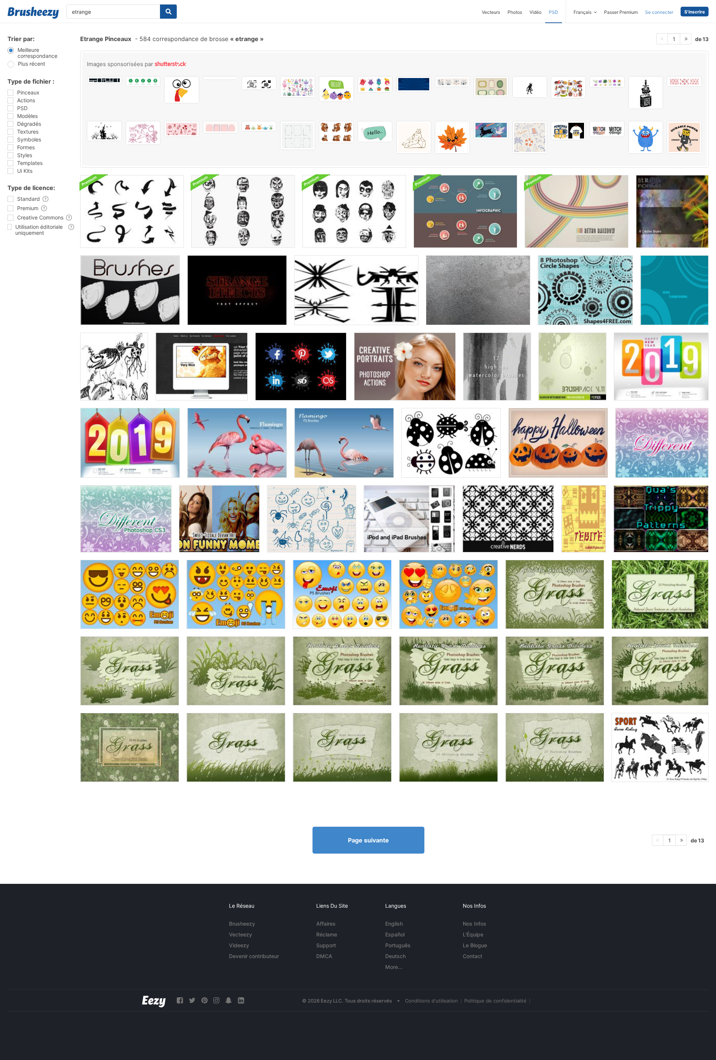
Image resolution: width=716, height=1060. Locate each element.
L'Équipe (473, 934)
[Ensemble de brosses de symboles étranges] (356, 290)
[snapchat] (228, 1000)
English (394, 923)
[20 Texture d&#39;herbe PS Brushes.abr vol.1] (660, 594)
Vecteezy (240, 934)
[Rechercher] (168, 11)
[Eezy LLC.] (154, 1000)
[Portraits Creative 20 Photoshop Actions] (405, 366)
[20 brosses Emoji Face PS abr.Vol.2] (129, 594)
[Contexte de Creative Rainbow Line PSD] (576, 211)
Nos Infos (474, 923)
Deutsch (395, 956)
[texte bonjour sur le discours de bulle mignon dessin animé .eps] (375, 131)
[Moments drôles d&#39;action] (219, 518)
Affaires (326, 923)
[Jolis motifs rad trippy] (661, 518)
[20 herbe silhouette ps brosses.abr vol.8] (235, 670)
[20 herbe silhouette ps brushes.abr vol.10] (342, 670)
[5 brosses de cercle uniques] (674, 290)
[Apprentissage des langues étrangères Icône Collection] (220, 78)
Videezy (239, 945)
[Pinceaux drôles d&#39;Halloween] (311, 518)
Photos (515, 12)
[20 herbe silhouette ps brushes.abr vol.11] (448, 670)
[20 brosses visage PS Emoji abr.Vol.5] (448, 594)
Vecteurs (491, 12)
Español (395, 934)
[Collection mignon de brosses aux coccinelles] (451, 443)
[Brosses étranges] (130, 290)
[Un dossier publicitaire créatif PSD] (202, 366)
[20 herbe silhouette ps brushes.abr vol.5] (448, 747)
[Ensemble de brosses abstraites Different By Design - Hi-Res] (572, 366)
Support (326, 945)
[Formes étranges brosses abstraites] (672, 211)
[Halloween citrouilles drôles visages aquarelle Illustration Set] (558, 443)
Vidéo (535, 12)
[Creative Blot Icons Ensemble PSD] (300, 366)
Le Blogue (475, 945)
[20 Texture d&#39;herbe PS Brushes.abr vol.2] (129, 747)
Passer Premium (621, 12)
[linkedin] (241, 1000)
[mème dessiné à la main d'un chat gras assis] (413, 137)
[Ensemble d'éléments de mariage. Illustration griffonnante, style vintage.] (143, 133)
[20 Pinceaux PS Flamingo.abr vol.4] (344, 443)
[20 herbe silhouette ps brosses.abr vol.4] (342, 747)
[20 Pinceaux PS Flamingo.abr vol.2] (237, 443)
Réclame (326, 934)
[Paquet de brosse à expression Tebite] (583, 518)
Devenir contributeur (254, 956)
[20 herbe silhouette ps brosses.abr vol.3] (235, 747)
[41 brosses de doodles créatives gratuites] (114, 366)
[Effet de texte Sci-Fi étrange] (237, 290)
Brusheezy (242, 923)
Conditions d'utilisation (431, 1001)
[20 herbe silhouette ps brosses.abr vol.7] (129, 670)
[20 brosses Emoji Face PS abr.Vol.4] (235, 594)
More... (393, 967)
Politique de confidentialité (495, 1001)
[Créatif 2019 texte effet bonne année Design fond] (661, 366)
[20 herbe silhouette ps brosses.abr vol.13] (660, 670)
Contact (472, 956)
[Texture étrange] (478, 290)
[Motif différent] (662, 443)
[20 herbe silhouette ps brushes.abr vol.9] (554, 594)
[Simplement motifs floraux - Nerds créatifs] (508, 518)
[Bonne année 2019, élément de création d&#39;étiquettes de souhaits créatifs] (130, 443)
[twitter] (192, 1000)
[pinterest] (204, 1000)
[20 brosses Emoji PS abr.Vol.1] (342, 594)
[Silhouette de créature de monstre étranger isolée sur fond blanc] (529, 87)
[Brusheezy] (33, 13)
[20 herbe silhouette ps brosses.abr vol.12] (554, 670)
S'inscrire (694, 12)
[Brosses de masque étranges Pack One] (243, 211)
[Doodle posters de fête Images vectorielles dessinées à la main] (452, 81)
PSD (553, 12)
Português (398, 945)
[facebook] (180, 1000)
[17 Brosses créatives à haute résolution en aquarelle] (497, 366)
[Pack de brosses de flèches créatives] (132, 211)
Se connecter (659, 12)
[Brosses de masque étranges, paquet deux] (354, 211)
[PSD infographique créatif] (465, 211)
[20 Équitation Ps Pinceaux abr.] (660, 747)
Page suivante (368, 840)
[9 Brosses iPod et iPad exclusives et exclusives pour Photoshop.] (409, 518)
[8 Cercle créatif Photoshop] (585, 290)
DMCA (324, 956)
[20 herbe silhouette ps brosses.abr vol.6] (554, 747)
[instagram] (216, 1000)
